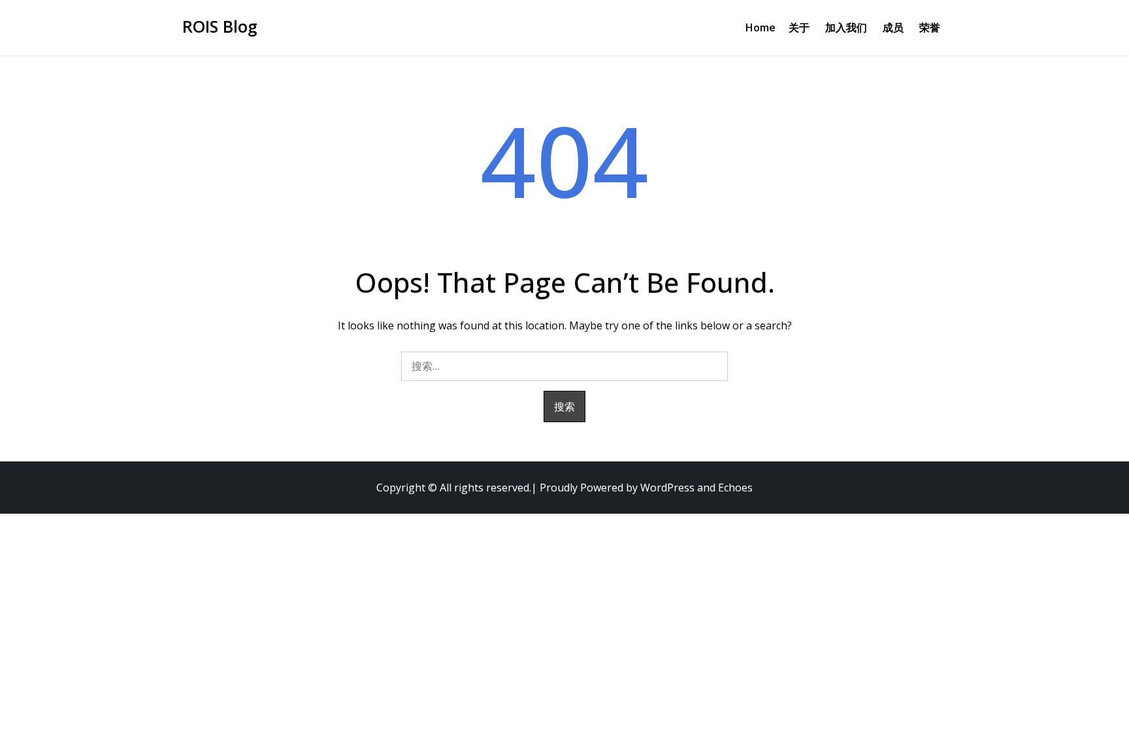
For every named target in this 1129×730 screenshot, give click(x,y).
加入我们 (846, 27)
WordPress (667, 487)
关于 (799, 27)
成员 (893, 27)
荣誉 (929, 27)
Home (760, 27)
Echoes (735, 487)
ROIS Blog (219, 26)
